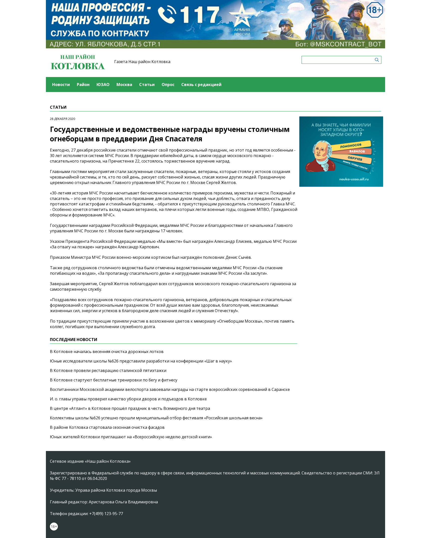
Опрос (168, 84)
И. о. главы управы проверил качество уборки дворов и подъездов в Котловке (128, 399)
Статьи (147, 84)
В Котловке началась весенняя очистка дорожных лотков (107, 351)
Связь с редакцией (201, 84)
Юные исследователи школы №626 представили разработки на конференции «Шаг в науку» (141, 361)
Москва (124, 84)
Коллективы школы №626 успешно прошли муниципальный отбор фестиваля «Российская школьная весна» (156, 418)
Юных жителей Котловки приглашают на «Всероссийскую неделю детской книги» (131, 437)
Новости (61, 84)
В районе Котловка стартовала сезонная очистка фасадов (107, 427)
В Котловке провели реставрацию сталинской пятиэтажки (108, 370)
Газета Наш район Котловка (142, 62)
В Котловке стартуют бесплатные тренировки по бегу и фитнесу (113, 380)
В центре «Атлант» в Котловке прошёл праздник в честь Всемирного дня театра (130, 408)
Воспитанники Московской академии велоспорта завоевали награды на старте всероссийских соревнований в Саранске (170, 389)
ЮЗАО (103, 84)
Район (83, 84)
